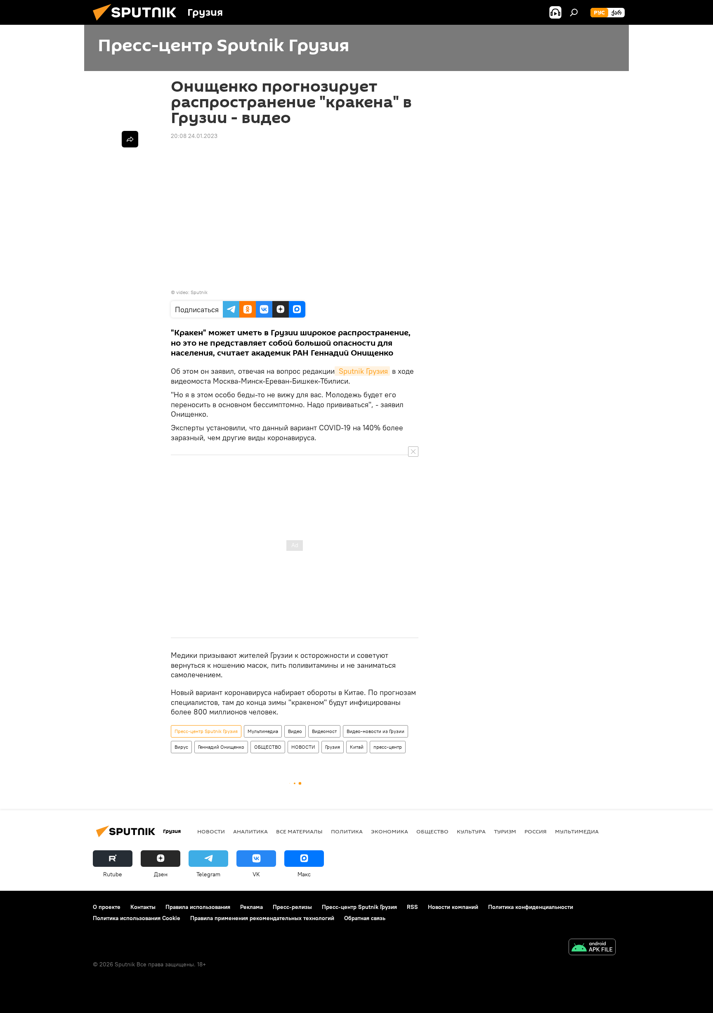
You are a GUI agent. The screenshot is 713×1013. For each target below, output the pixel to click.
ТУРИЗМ (505, 831)
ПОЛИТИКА (347, 831)
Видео (295, 731)
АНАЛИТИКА (250, 831)
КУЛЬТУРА (471, 831)
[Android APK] (592, 948)
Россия (535, 831)
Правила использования (197, 907)
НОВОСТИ (303, 747)
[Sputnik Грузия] (137, 22)
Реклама (251, 907)
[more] (130, 139)
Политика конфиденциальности (530, 907)
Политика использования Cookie (136, 918)
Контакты (143, 907)
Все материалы (299, 831)
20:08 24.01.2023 (194, 136)
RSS (412, 907)
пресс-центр (387, 747)
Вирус (181, 747)
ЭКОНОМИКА (389, 831)
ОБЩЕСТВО (267, 747)
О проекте (106, 907)
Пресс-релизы (292, 907)
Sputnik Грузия (362, 371)
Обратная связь (364, 918)
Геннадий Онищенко (221, 747)
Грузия (332, 747)
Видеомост (324, 731)
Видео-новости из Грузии (375, 731)
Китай (357, 747)
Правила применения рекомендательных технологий (262, 918)
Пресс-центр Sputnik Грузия (206, 731)
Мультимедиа (263, 731)
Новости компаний (453, 907)
